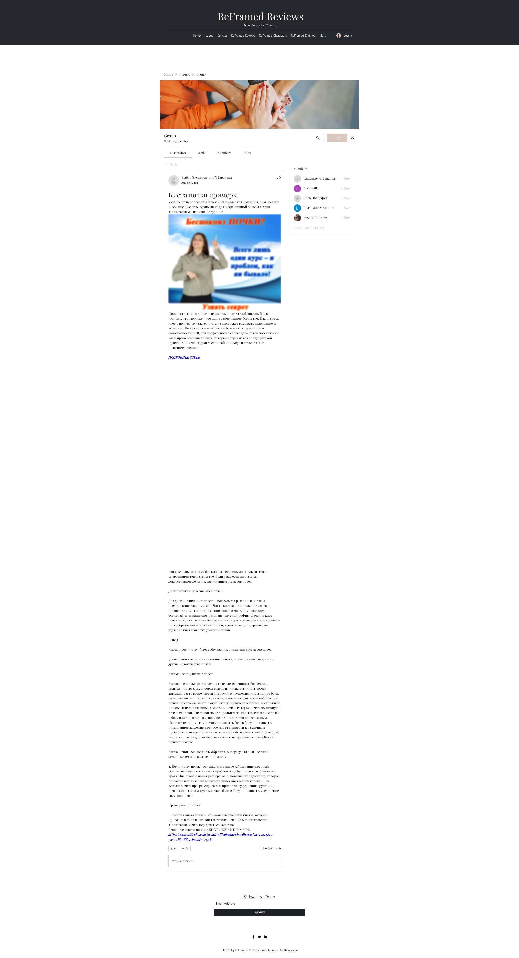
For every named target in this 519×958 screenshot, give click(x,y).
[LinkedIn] (266, 937)
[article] (224, 522)
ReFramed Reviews (260, 16)
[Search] (318, 138)
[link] (178, 153)
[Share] (278, 177)
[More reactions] (185, 848)
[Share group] (352, 137)
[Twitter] (259, 937)
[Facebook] (253, 937)
